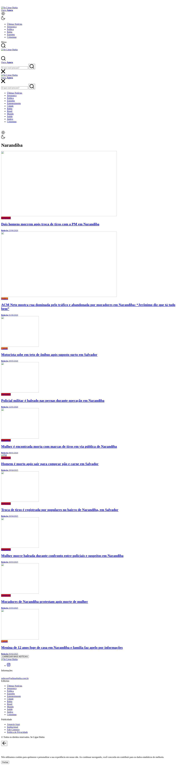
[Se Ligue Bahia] (9, 7)
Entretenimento (14, 103)
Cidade (10, 106)
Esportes (11, 34)
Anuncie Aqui (13, 724)
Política (10, 29)
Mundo (10, 114)
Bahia (9, 32)
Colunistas (11, 37)
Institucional (12, 727)
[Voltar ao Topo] (4, 743)
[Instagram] (8, 665)
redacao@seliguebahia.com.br (15, 678)
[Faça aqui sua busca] (31, 86)
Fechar (5, 762)
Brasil (9, 111)
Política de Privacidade (17, 732)
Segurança (11, 26)
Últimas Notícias (14, 24)
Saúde (10, 116)
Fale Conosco (13, 729)
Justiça (10, 119)
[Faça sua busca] (31, 66)
